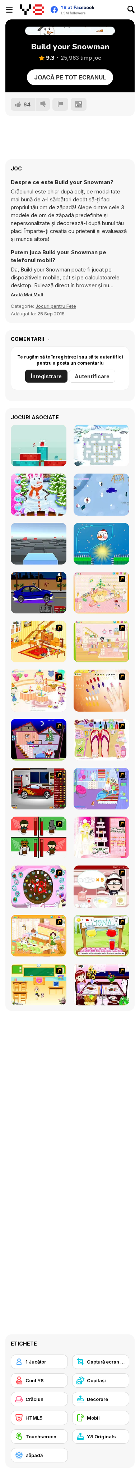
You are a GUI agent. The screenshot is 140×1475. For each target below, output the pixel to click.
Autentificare (92, 376)
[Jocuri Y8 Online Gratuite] (32, 9)
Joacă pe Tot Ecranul (70, 77)
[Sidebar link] (9, 10)
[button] (27, 294)
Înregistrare (46, 376)
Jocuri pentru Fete (56, 306)
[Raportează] (60, 104)
